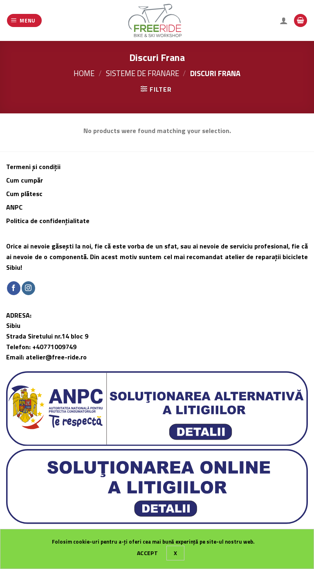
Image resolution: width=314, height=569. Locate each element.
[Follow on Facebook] (13, 288)
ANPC (14, 207)
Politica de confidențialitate (48, 221)
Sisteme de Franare (142, 73)
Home (84, 73)
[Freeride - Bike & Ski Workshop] (157, 20)
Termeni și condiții (33, 167)
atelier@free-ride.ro (56, 357)
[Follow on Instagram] (28, 288)
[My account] (284, 20)
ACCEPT (147, 553)
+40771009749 (54, 347)
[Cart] (300, 20)
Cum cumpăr (25, 180)
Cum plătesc (25, 194)
